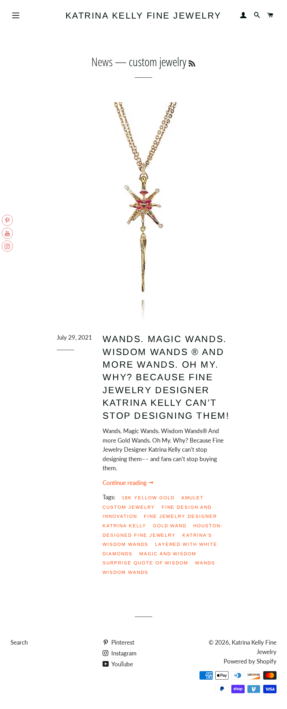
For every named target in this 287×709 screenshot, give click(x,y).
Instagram (123, 653)
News (102, 62)
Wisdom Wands (125, 572)
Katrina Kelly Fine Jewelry (143, 15)
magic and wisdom (167, 553)
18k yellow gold (148, 497)
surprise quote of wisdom (145, 562)
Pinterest (122, 642)
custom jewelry (129, 507)
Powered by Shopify (250, 661)
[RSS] (192, 63)
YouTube (121, 664)
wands (205, 562)
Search (19, 642)
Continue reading (125, 482)
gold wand (170, 525)
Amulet (192, 497)
